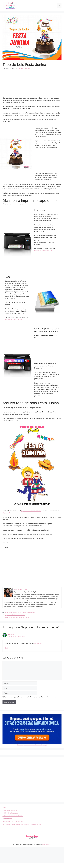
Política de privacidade (10, 813)
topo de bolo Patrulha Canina (31, 511)
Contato (5, 807)
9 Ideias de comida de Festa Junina (17, 617)
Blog (6, 612)
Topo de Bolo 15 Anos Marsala (12, 821)
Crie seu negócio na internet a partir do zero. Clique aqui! (32, 745)
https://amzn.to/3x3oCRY (13, 319)
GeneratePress (46, 844)
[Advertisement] (32, 84)
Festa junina (12, 612)
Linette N (11, 634)
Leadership (38, 643)
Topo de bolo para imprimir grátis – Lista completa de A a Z (22, 824)
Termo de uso (7, 819)
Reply (6, 648)
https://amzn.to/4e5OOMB (43, 250)
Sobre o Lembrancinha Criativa (12, 816)
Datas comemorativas (9, 810)
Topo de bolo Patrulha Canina (15, 615)
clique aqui (6, 513)
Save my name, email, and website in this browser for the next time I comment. (31, 697)
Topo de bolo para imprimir (26, 612)
